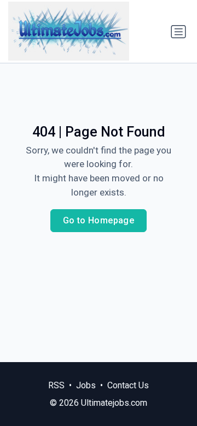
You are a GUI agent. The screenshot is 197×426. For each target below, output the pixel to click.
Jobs (86, 385)
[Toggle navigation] (178, 31)
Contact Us (128, 385)
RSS (56, 385)
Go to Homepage (99, 220)
